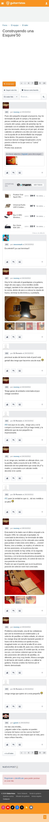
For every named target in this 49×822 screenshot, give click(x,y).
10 (44, 83)
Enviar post (10, 84)
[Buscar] (43, 97)
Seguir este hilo (11, 90)
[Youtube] (8, 807)
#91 (6, 456)
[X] (22, 807)
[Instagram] (3, 807)
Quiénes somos (8, 796)
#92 (6, 494)
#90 (6, 421)
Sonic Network (22, 793)
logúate (25, 154)
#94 (6, 627)
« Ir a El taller (9, 753)
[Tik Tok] (12, 807)
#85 (6, 112)
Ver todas (38, 185)
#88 (6, 353)
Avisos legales (36, 796)
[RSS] (26, 807)
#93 (6, 528)
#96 (6, 723)
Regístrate (8, 778)
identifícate (19, 778)
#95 (6, 689)
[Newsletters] (31, 807)
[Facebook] (17, 807)
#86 (6, 244)
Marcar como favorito (31, 90)
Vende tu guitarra (35, 793)
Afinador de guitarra (22, 796)
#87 (6, 278)
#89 (6, 387)
